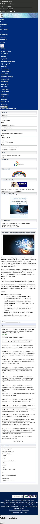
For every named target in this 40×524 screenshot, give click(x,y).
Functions (4, 118)
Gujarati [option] (5, 64)
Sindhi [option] (4, 96)
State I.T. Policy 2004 (7, 142)
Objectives (4, 115)
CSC (4, 467)
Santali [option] (4, 94)
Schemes (3, 37)
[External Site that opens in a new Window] (30, 497)
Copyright (34, 506)
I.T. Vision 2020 (6, 138)
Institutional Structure (7, 128)
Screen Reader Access (6, 1)
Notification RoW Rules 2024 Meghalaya (12, 133)
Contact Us (3, 39)
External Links (20, 506)
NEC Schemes (5, 478)
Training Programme (7, 449)
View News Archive (18, 441)
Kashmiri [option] (5, 71)
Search (3, 321)
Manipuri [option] (5, 79)
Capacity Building (6, 454)
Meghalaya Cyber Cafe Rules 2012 (11, 155)
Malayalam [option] (7, 76)
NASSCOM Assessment (8, 481)
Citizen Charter (6, 120)
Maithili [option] (4, 74)
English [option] (3, 49)
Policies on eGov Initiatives (9, 149)
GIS (2, 472)
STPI (1, 32)
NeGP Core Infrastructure (8, 461)
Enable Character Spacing (7, 4)
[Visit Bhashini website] (11, 108)
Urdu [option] (4, 104)
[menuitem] (16, 1)
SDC (4, 463)
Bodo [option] (3, 56)
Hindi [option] (4, 66)
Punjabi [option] (5, 89)
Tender (2, 22)
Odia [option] (4, 86)
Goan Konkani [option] (8, 61)
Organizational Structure (8, 125)
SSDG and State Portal (9, 469)
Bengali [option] (4, 54)
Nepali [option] (4, 84)
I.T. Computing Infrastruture (9, 475)
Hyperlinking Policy (19, 508)
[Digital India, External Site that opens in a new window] (19, 164)
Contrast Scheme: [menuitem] (5, 11)
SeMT (4, 456)
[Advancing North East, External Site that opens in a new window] (19, 184)
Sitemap (2, 42)
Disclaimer (28, 506)
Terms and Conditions (15, 510)
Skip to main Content (5, 6)
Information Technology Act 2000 (10, 147)
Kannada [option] (5, 69)
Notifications (3, 24)
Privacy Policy (25, 510)
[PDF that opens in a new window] (19, 174)
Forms (2, 27)
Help (2, 506)
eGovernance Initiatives (8, 451)
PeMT (4, 458)
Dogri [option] (4, 59)
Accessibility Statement (10, 506)
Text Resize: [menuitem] (3, 8)
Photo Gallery (4, 34)
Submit (2, 523)
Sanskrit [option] (5, 91)
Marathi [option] (4, 81)
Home (2, 19)
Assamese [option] (6, 51)
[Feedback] (3, 107)
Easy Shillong (4, 29)
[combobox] (2, 46)
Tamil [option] (4, 99)
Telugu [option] (5, 102)
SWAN (4, 465)
